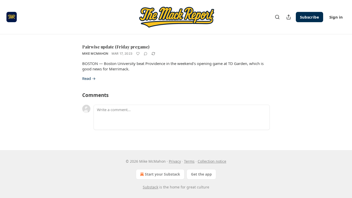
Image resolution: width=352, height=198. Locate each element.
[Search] (277, 17)
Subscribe (309, 17)
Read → (89, 78)
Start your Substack (162, 174)
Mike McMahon (95, 53)
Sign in (336, 17)
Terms (189, 161)
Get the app (201, 174)
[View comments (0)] (145, 54)
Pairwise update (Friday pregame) (115, 47)
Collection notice (212, 161)
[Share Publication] (288, 17)
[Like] (138, 54)
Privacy (175, 161)
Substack (150, 187)
